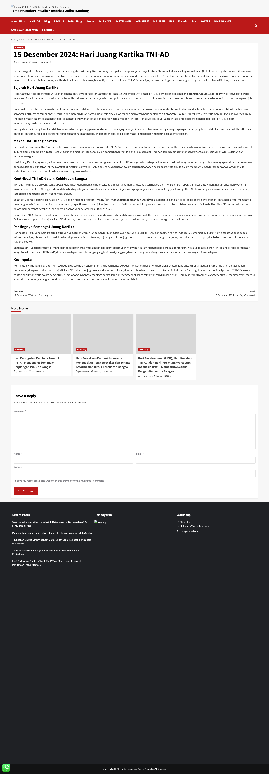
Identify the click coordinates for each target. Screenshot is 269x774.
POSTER (205, 21)
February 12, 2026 (101, 371)
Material (183, 21)
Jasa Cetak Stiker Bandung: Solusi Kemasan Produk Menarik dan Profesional (46, 552)
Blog (47, 21)
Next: (235, 293)
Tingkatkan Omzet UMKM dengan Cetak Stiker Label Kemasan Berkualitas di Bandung (51, 542)
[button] (256, 25)
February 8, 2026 (162, 376)
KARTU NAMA (123, 21)
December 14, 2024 (40, 62)
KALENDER (104, 21)
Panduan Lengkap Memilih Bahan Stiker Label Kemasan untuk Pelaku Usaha (52, 533)
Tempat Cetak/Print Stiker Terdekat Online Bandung (50, 10)
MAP (171, 21)
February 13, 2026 (38, 371)
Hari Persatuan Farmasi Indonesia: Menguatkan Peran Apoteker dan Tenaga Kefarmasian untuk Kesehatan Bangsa (103, 362)
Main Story (19, 47)
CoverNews (144, 768)
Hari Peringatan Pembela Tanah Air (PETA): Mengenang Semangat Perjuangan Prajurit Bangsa (38, 362)
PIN (194, 21)
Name (18, 454)
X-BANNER (48, 30)
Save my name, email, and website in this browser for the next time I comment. (60, 481)
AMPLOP (35, 21)
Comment (20, 411)
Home (90, 21)
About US (17, 21)
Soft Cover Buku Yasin (24, 30)
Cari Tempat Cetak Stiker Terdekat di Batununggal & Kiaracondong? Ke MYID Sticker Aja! (49, 524)
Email (140, 454)
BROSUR (59, 21)
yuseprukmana (22, 62)
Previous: (33, 293)
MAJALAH (159, 21)
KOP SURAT (142, 21)
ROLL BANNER (222, 21)
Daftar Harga (75, 21)
